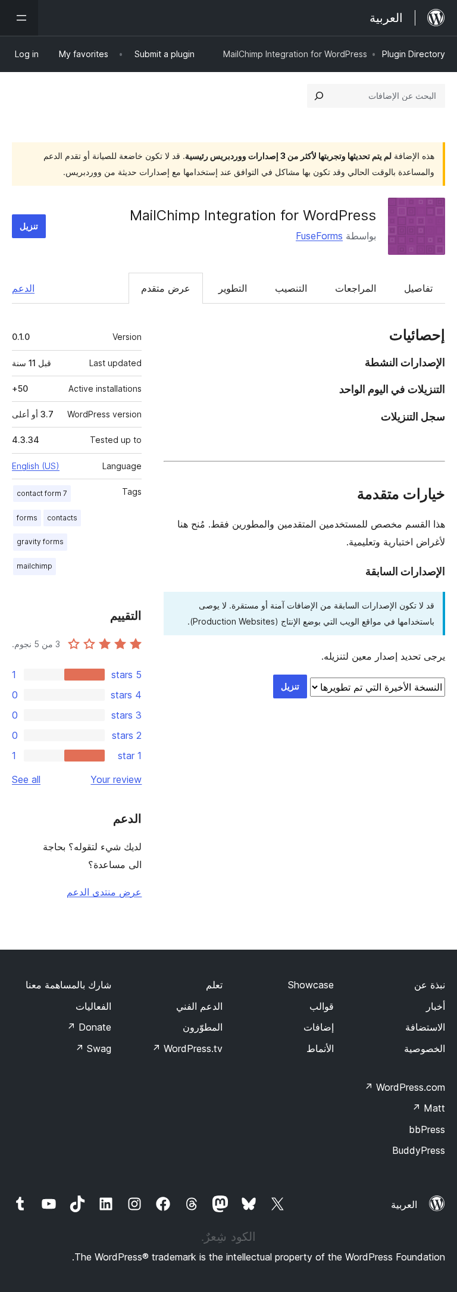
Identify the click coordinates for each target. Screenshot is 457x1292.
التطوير (232, 288)
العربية (404, 1204)
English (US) (36, 466)
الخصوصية (424, 1048)
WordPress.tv (187, 1048)
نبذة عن (429, 985)
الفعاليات (93, 1006)
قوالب (321, 1006)
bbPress (427, 1129)
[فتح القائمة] (19, 18)
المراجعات (355, 288)
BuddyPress (418, 1150)
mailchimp (34, 565)
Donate (89, 1027)
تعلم (214, 985)
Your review (116, 779)
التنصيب (291, 288)
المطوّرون (203, 1027)
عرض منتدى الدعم (104, 892)
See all (26, 779)
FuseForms (319, 236)
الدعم (23, 288)
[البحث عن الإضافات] (319, 96)
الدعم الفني (199, 1006)
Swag (93, 1048)
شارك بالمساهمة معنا (68, 985)
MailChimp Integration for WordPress (253, 215)
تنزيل (29, 226)
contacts (62, 517)
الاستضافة (425, 1027)
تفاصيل (418, 288)
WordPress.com (404, 1087)
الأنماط (320, 1048)
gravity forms (40, 541)
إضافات (318, 1027)
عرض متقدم (165, 288)
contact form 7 (42, 493)
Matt (428, 1108)
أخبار (435, 1006)
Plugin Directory (413, 54)
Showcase (311, 985)
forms (27, 517)
